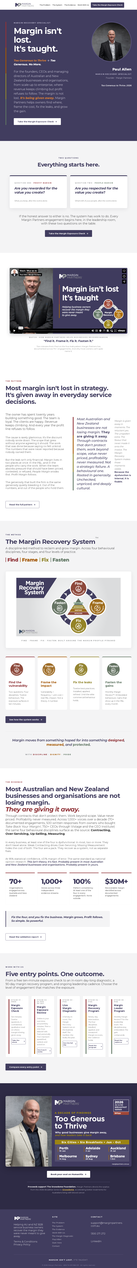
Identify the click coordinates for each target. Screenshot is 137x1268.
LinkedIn (96, 1241)
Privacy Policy (22, 1244)
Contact (56, 1246)
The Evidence (70, 5)
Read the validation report (25, 937)
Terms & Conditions (25, 1241)
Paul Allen (56, 1239)
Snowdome (68, 1189)
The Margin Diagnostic (62, 1236)
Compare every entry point (25, 1067)
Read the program (95, 1046)
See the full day (69, 1044)
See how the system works (25, 719)
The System (57, 5)
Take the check (18, 1041)
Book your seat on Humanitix (68, 1174)
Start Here (57, 1242)
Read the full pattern (22, 504)
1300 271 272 (98, 1233)
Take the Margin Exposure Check (107, 5)
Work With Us (83, 5)
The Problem (44, 5)
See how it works (44, 1051)
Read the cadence (121, 1041)
